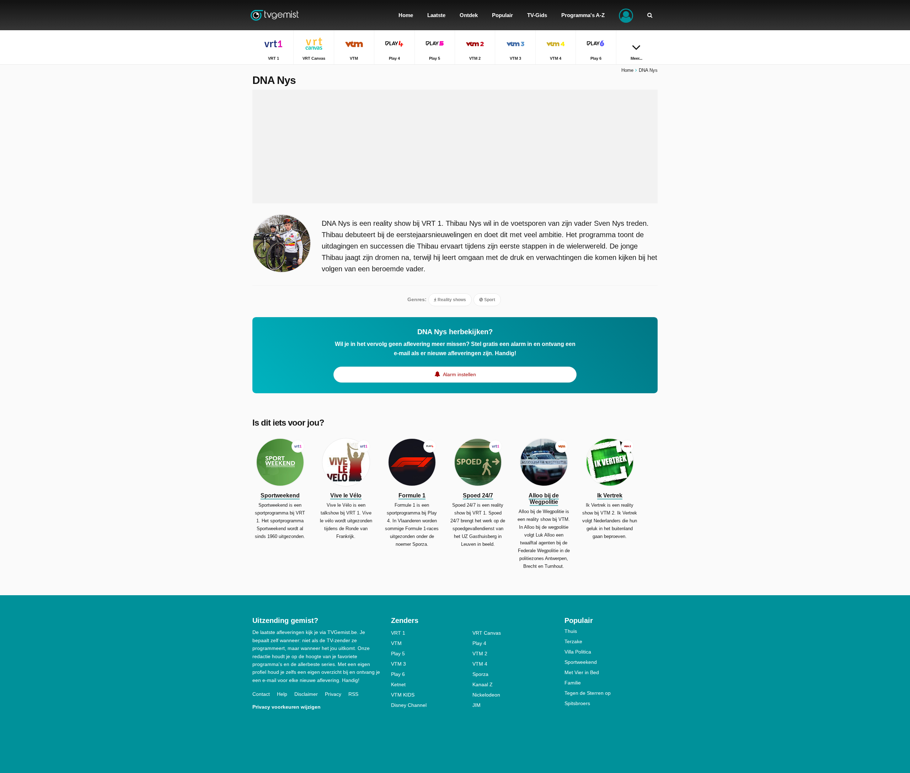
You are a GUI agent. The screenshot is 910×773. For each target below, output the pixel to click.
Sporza (480, 674)
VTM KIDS (402, 695)
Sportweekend (580, 662)
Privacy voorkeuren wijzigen (286, 707)
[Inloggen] (626, 15)
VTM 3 (398, 664)
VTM (396, 643)
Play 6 (398, 674)
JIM (476, 705)
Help (282, 694)
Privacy (333, 694)
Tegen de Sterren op (587, 693)
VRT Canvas (486, 633)
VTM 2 (479, 653)
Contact (261, 694)
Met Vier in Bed (581, 672)
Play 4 (479, 643)
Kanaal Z (482, 684)
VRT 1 (398, 633)
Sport (489, 299)
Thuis (570, 631)
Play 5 (398, 653)
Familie (572, 683)
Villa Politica (577, 652)
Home (627, 70)
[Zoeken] (649, 15)
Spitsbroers (577, 703)
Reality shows (451, 299)
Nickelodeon (486, 695)
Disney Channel (409, 705)
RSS (353, 694)
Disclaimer (306, 694)
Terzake (573, 641)
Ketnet (398, 684)
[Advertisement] (455, 146)
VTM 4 (479, 664)
